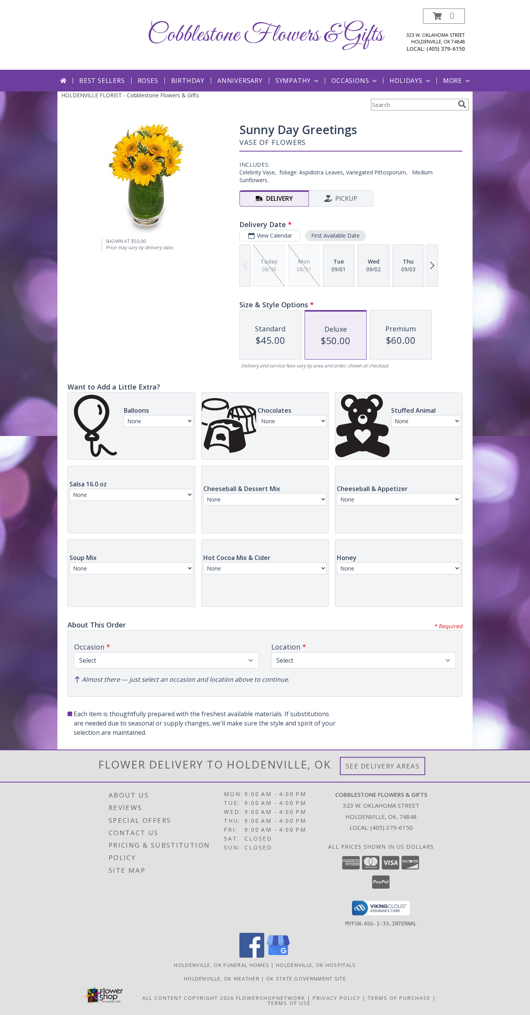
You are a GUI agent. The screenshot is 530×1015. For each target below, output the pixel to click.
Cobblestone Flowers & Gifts (265, 35)
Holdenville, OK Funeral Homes (221, 965)
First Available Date (335, 235)
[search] (462, 104)
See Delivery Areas (383, 766)
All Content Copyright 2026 (188, 997)
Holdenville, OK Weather (222, 978)
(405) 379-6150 (445, 48)
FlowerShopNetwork (270, 997)
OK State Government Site (306, 978)
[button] (444, 16)
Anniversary (240, 80)
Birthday (187, 80)
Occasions (350, 80)
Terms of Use (289, 1002)
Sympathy (293, 80)
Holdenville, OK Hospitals (316, 965)
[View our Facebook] (251, 955)
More (452, 80)
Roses (148, 80)
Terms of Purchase (399, 997)
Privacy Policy (336, 997)
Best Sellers (102, 80)
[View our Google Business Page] (278, 955)
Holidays (406, 80)
